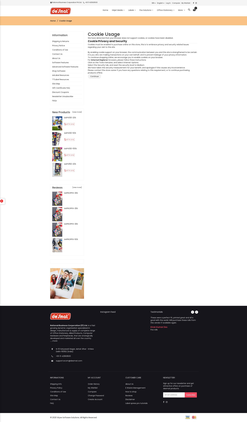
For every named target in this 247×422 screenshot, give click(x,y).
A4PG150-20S (70, 164)
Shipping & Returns (60, 41)
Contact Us (57, 54)
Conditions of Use (60, 50)
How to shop (130, 391)
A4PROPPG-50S (71, 239)
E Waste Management (135, 388)
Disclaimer (130, 399)
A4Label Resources (60, 75)
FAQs (54, 100)
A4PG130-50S (70, 133)
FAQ (52, 403)
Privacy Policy (56, 388)
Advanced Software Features (65, 66)
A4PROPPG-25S (71, 193)
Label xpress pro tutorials (136, 403)
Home (53, 21)
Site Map (56, 83)
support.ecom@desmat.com (69, 360)
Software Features (60, 62)
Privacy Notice (58, 45)
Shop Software (58, 71)
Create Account (95, 399)
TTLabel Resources (60, 79)
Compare (176, 3)
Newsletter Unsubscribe (62, 96)
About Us (56, 58)
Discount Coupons (60, 92)
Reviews (129, 395)
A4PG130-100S (70, 148)
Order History (94, 384)
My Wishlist (186, 3)
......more (53, 341)
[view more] (77, 112)
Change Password (96, 395)
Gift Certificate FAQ (61, 88)
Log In (168, 3)
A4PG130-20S (70, 117)
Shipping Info (56, 384)
